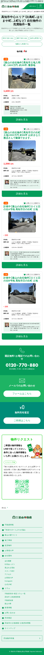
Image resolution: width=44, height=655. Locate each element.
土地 (6, 59)
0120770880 (22, 365)
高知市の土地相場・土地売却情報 (17, 623)
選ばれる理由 (10, 568)
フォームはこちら (22, 393)
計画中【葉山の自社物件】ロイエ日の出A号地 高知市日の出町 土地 (22, 208)
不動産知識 (9, 600)
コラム (7, 588)
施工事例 (8, 540)
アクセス (8, 574)
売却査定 (8, 618)
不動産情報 (9, 525)
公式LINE (8, 584)
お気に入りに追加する (33, 59)
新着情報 (8, 608)
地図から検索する (22, 44)
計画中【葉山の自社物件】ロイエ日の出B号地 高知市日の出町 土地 (22, 279)
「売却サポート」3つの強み (15, 530)
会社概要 (8, 561)
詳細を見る (22, 119)
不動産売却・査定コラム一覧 (15, 594)
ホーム (4, 507)
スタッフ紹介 (10, 571)
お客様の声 (9, 550)
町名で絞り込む (8, 38)
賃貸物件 (8, 545)
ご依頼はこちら (22, 420)
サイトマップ (10, 628)
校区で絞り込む (22, 38)
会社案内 (8, 556)
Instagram (8, 581)
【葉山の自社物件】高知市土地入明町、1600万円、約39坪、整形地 (22, 64)
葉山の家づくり (11, 535)
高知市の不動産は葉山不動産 (20, 651)
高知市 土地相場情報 (12, 597)
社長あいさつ (10, 564)
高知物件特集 (9, 638)
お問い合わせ (10, 613)
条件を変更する (35, 38)
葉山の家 (8, 604)
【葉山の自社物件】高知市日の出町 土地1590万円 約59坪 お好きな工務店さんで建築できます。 (22, 135)
